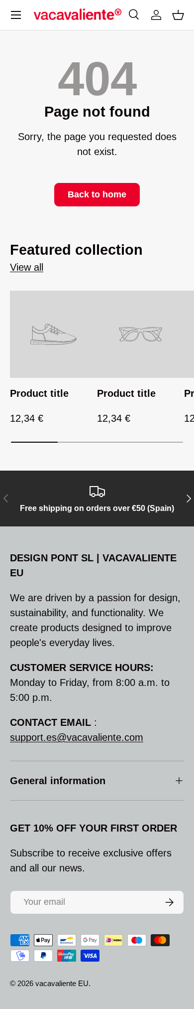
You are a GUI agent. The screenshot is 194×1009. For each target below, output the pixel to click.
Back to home (97, 194)
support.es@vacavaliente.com (76, 737)
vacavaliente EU (62, 983)
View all (26, 267)
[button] (178, 15)
